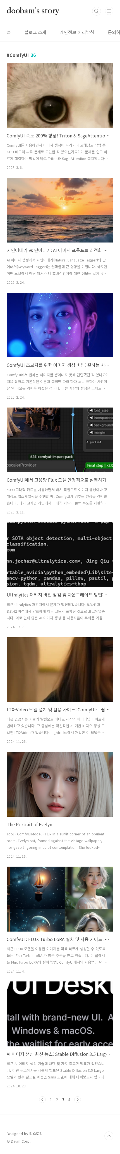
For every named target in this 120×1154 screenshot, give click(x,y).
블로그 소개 (35, 32)
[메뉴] (109, 11)
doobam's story (33, 11)
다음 (77, 1099)
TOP (108, 1135)
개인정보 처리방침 (77, 32)
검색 (96, 11)
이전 (42, 1099)
